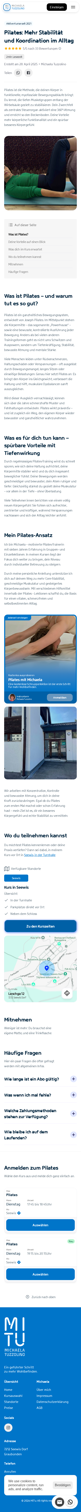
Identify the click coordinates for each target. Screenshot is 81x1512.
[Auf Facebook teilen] (28, 73)
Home (8, 1389)
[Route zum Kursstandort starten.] (67, 993)
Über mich (44, 1389)
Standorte (11, 1402)
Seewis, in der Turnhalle (39, 855)
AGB (40, 1408)
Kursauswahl (13, 1395)
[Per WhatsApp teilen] (18, 73)
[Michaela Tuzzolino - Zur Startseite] (14, 7)
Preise (8, 1408)
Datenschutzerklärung (53, 1402)
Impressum (44, 1395)
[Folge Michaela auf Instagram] (8, 1427)
